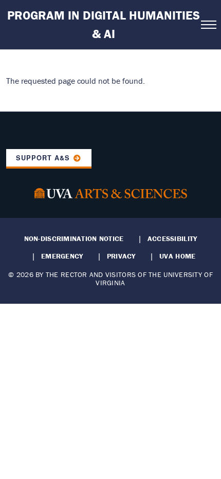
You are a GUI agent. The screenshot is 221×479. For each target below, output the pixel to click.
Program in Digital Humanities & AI (103, 24)
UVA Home (177, 256)
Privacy (121, 256)
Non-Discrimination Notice (74, 238)
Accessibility (172, 238)
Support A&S (43, 157)
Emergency (62, 256)
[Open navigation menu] (208, 24)
